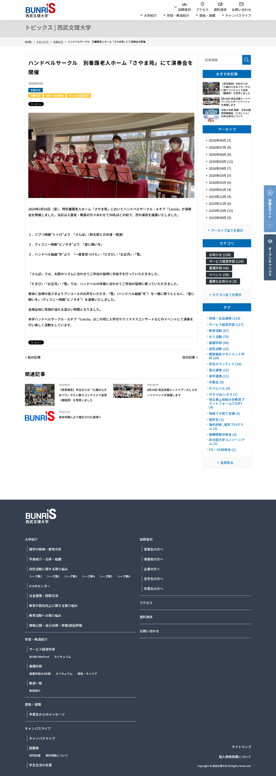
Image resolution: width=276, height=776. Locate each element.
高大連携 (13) (219, 370)
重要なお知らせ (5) (223, 281)
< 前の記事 (33, 357)
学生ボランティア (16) (225, 364)
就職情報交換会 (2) (223, 434)
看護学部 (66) (219, 267)
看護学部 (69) (219, 343)
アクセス (202, 7)
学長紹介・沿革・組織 (45, 559)
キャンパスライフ (235, 15)
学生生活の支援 (40, 764)
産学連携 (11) (219, 376)
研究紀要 (35, 755)
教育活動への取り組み (45, 615)
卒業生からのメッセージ (47, 714)
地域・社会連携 (54, 95)
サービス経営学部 (78, 95)
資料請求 (220, 7)
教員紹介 (35, 691)
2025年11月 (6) (220, 203)
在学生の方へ (153, 578)
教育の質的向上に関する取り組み (53, 605)
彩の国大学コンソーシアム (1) (226, 441)
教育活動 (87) (219, 331)
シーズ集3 (70, 576)
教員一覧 (35, 683)
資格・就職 (204, 15)
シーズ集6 (123, 576)
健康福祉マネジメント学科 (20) (226, 356)
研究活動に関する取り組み (48, 568)
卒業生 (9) (216, 382)
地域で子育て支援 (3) (224, 413)
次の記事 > (190, 357)
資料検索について (56, 755)
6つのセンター (39, 585)
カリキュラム (62, 657)
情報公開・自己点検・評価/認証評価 (55, 625)
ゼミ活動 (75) (219, 337)
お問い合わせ (241, 7)
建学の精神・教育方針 (45, 549)
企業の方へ (152, 568)
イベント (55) (219, 274)
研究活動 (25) (219, 349)
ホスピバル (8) (219, 388)
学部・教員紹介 (175, 15)
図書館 (34, 747)
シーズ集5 (106, 576)
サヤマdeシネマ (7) (223, 394)
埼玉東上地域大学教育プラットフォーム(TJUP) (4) (226, 403)
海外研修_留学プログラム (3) (226, 426)
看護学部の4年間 (40, 674)
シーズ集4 (88, 576)
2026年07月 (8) (220, 147)
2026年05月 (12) (221, 161)
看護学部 (35, 95)
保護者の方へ (153, 559)
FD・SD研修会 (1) (222, 450)
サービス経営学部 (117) (226, 324)
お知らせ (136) (220, 254)
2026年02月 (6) (220, 182)
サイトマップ (241, 746)
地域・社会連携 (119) (224, 318)
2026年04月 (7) (220, 168)
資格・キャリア (87, 674)
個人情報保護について (235, 756)
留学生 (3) (216, 419)
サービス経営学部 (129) (226, 261)
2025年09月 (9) (220, 217)
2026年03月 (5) (220, 175)
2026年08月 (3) (220, 140)
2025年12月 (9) (220, 196)
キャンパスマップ (42, 738)
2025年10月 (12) (221, 210)
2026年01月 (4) (220, 189)
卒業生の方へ (153, 588)
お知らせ (35, 90)
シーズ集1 (35, 576)
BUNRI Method (39, 657)
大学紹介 (148, 15)
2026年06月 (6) (220, 154)
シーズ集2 (53, 576)
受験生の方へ (153, 549)
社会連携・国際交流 (43, 595)
